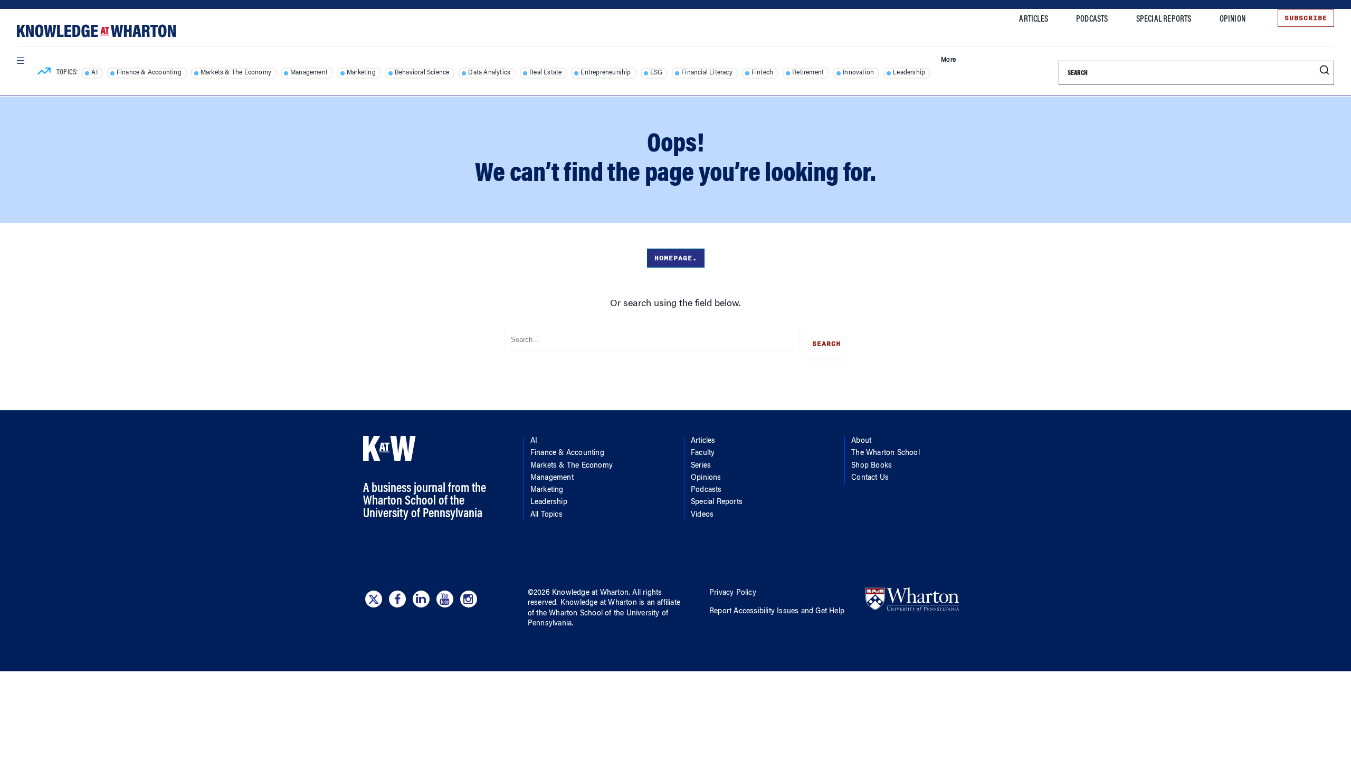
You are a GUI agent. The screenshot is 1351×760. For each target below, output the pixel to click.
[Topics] (44, 73)
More (948, 60)
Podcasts (1092, 19)
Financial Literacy (706, 73)
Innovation (858, 73)
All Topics (546, 515)
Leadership (909, 73)
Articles (1033, 19)
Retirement (808, 73)
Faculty (703, 453)
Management (309, 73)
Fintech (762, 73)
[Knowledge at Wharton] (96, 30)
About (861, 441)
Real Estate (545, 73)
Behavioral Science (422, 73)
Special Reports (1164, 19)
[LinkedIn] (421, 599)
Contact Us (870, 478)
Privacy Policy (732, 593)
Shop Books (871, 466)
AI (94, 73)
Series (701, 466)
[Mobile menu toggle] (20, 60)
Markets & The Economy (236, 73)
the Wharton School (569, 614)
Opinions (706, 478)
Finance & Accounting (149, 73)
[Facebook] (397, 599)
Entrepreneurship (606, 73)
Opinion (1232, 19)
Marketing (361, 73)
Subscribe (1306, 18)
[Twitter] (373, 599)
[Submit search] (1324, 70)
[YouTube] (444, 599)
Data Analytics (489, 73)
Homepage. (675, 258)
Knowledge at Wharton (590, 593)
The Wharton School (885, 453)
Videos (702, 515)
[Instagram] (468, 599)
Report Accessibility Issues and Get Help (776, 611)
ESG (656, 73)
